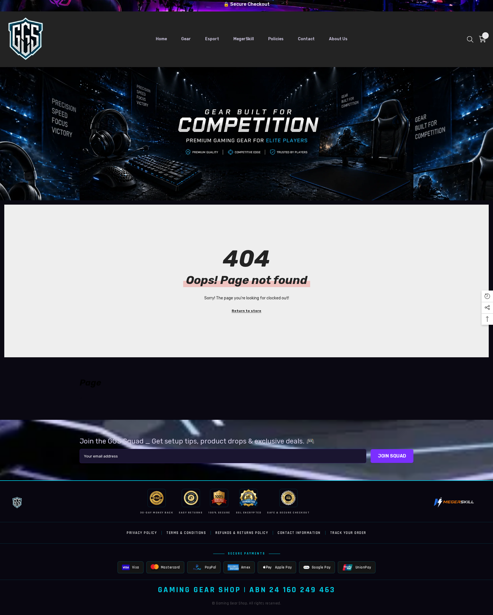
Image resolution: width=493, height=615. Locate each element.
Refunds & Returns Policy (241, 533)
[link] (246, 134)
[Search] (470, 39)
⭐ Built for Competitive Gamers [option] (246, 4)
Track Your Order (348, 533)
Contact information (299, 533)
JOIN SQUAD (392, 456)
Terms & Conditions (186, 533)
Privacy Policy (142, 533)
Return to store (246, 311)
